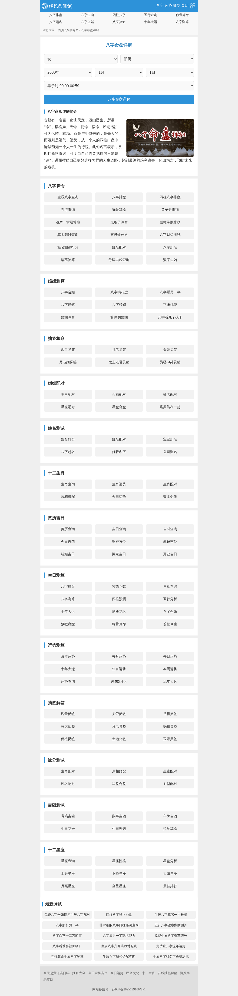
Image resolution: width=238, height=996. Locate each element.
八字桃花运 (119, 292)
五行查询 (150, 15)
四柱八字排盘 (170, 197)
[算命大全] (193, 5)
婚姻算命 (68, 317)
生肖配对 (68, 394)
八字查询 (87, 15)
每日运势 (170, 656)
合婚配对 (119, 394)
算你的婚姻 (119, 317)
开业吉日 (170, 554)
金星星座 (119, 886)
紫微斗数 (119, 586)
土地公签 (119, 739)
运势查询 (68, 681)
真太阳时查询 (67, 235)
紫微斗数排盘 (170, 222)
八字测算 (182, 22)
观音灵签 (68, 349)
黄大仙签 (68, 726)
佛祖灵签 (68, 739)
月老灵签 (119, 349)
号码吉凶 (68, 816)
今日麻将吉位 (98, 973)
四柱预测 (119, 599)
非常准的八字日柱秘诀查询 (119, 925)
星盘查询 (170, 586)
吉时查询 (170, 529)
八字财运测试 (170, 235)
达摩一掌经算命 (68, 222)
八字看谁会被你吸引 (67, 946)
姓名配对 (119, 247)
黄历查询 (68, 529)
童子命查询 (170, 210)
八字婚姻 (119, 305)
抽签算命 (56, 338)
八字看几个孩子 (170, 317)
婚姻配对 (56, 383)
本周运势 (170, 669)
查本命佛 (170, 497)
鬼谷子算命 (119, 222)
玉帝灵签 (170, 739)
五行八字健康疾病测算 (171, 925)
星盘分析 (170, 861)
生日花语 (68, 829)
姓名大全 (78, 973)
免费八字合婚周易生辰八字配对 (67, 915)
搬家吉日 (119, 554)
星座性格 (119, 861)
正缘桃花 (170, 305)
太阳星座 (170, 873)
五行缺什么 (119, 235)
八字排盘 (55, 15)
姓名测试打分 (67, 247)
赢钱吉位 (170, 541)
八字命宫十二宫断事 (67, 935)
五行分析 (170, 599)
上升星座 (68, 873)
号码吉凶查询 (119, 260)
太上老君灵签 (119, 362)
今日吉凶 (68, 541)
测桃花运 (119, 611)
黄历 (185, 5)
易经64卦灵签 (170, 362)
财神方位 (119, 541)
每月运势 (119, 656)
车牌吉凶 (170, 816)
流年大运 (170, 681)
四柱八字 (119, 15)
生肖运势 (119, 484)
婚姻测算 (56, 281)
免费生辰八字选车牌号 (171, 935)
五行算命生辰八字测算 (67, 956)
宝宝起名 (170, 439)
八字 (160, 5)
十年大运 (150, 22)
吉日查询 (119, 529)
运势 (168, 5)
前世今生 (170, 624)
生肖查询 (68, 484)
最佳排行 (170, 886)
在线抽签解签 (167, 973)
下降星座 (119, 873)
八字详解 (68, 305)
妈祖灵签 (170, 726)
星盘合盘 (119, 407)
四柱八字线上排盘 (119, 915)
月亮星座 (68, 886)
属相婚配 (68, 497)
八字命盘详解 (90, 30)
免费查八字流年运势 (170, 946)
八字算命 (119, 22)
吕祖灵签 (170, 714)
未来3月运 (119, 681)
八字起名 (55, 22)
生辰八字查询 (67, 197)
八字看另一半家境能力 (119, 935)
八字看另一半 (170, 292)
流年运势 (68, 656)
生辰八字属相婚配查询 (119, 956)
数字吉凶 (170, 260)
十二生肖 (148, 973)
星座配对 (68, 407)
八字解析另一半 (67, 925)
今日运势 (119, 497)
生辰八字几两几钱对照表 (119, 946)
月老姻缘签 (68, 362)
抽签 (176, 5)
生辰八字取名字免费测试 (171, 956)
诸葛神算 (68, 260)
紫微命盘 (68, 624)
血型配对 (170, 784)
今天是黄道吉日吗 (56, 973)
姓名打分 (68, 439)
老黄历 (48, 979)
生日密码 (119, 829)
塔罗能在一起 (170, 407)
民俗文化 (132, 973)
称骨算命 (182, 15)
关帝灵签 (170, 349)
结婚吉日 (68, 554)
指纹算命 (170, 829)
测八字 (185, 973)
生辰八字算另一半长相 (171, 915)
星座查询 (68, 861)
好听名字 (119, 452)
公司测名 (170, 452)
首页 (61, 30)
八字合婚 (87, 22)
